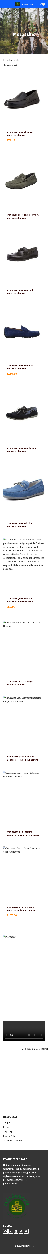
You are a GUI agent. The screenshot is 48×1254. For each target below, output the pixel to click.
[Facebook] (5, 1231)
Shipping (7, 1131)
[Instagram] (16, 1231)
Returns (7, 1127)
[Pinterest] (26, 1231)
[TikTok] (21, 1231)
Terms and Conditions (13, 1140)
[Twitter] (10, 1231)
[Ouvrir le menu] (5, 4)
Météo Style (21, 1165)
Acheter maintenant (24, 146)
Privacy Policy (9, 1136)
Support (7, 1122)
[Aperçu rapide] (12, 141)
